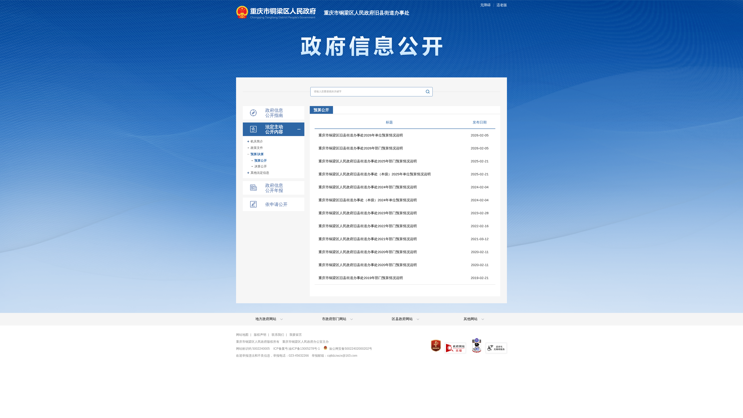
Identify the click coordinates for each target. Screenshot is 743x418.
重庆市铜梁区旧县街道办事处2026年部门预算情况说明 (360, 148)
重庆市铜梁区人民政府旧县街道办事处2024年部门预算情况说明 (367, 187)
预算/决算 (257, 154)
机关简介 (257, 141)
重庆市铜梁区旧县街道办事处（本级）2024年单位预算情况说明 (367, 200)
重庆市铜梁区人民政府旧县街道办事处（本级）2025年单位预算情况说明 (374, 174)
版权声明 (260, 334)
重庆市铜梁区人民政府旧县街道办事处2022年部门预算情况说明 (367, 226)
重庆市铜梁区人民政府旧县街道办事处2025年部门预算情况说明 (367, 161)
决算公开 (260, 166)
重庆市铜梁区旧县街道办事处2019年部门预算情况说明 (360, 278)
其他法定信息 (260, 172)
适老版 (501, 5)
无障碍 (485, 5)
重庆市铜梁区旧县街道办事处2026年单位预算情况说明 (360, 135)
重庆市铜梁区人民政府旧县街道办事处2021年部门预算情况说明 (367, 239)
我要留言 (295, 334)
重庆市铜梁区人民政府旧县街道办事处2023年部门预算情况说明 (367, 213)
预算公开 (260, 160)
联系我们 (278, 334)
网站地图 (242, 334)
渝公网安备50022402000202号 (350, 348)
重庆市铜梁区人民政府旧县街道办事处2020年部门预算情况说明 (367, 252)
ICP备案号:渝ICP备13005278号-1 (296, 348)
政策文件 (257, 147)
